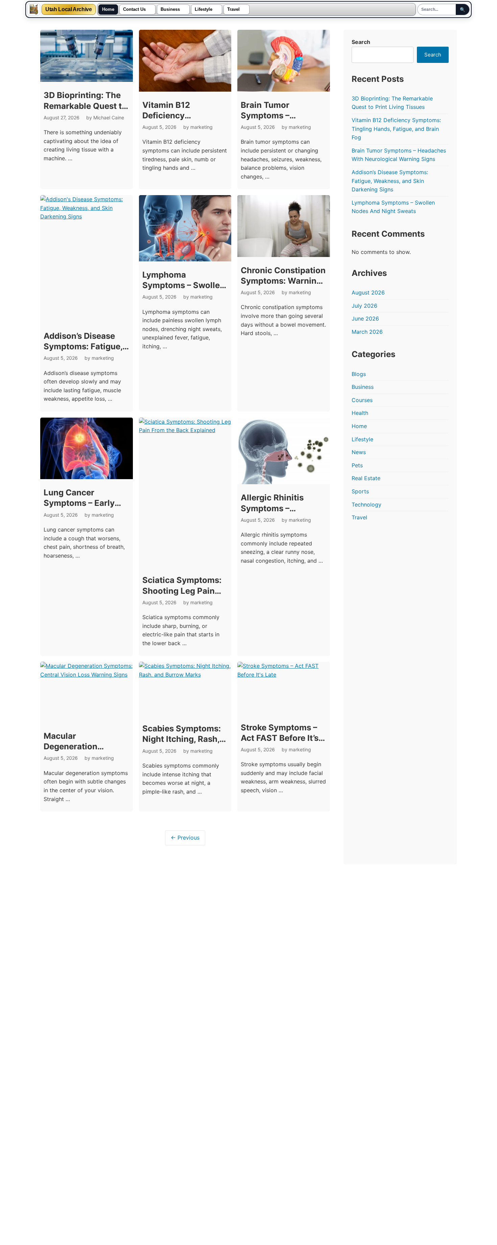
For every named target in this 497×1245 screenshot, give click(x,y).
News (359, 452)
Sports (360, 491)
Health (360, 412)
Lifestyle (203, 9)
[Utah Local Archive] (33, 9)
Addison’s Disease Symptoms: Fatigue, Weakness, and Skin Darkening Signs (390, 181)
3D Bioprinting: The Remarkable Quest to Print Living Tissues (85, 105)
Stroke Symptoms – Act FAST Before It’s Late (279, 738)
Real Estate (366, 478)
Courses (362, 400)
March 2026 (367, 331)
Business (170, 9)
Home (108, 9)
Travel (233, 9)
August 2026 (368, 292)
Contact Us (134, 9)
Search (361, 42)
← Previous (185, 837)
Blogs (359, 374)
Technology (366, 504)
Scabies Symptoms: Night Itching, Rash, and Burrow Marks (181, 739)
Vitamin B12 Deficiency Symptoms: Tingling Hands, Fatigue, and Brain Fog (396, 129)
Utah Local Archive (68, 9)
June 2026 (365, 318)
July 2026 (364, 305)
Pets (357, 465)
